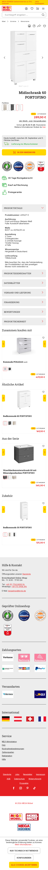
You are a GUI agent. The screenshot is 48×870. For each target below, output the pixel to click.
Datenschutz (19, 779)
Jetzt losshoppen (39, 2)
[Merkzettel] (32, 8)
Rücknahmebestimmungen (13, 749)
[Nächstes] (42, 58)
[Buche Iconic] (5, 108)
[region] (24, 59)
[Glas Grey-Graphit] (10, 369)
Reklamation (7, 756)
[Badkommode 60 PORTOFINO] (24, 399)
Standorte (26, 574)
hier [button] (44, 127)
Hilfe (4, 759)
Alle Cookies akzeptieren (24, 865)
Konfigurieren (24, 858)
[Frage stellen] (34, 26)
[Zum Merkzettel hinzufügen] (44, 26)
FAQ (3, 745)
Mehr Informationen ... (24, 844)
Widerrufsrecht (35, 779)
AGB (8, 779)
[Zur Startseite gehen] (7, 8)
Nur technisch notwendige (24, 851)
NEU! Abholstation (9, 742)
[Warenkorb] (37, 8)
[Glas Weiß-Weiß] (5, 369)
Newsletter (27, 774)
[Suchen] (43, 14)
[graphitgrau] (12, 108)
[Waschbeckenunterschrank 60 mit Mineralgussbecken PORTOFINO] (24, 453)
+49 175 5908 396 (19, 586)
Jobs (17, 774)
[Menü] (43, 8)
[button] (24, 178)
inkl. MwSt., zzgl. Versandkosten (32, 121)
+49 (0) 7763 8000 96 (15, 584)
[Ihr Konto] (26, 8)
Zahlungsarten (8, 752)
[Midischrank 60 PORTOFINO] (23, 58)
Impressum (40, 774)
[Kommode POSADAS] (24, 345)
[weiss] (20, 108)
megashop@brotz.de (17, 591)
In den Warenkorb (26, 152)
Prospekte (24, 783)
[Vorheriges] (4, 58)
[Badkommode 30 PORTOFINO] (24, 511)
